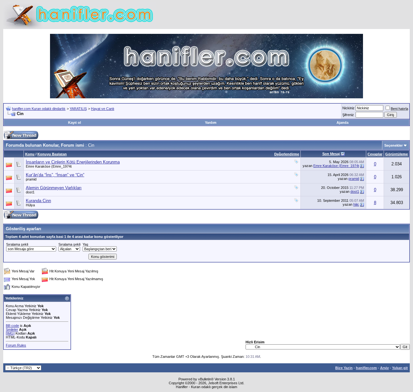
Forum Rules (16, 345)
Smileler (12, 329)
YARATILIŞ (78, 109)
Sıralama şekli (17, 244)
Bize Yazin (344, 368)
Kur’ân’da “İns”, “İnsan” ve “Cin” (55, 174)
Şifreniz (348, 115)
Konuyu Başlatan (52, 154)
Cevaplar (375, 154)
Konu (30, 154)
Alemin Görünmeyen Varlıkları (54, 187)
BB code (12, 326)
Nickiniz (348, 108)
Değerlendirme (286, 154)
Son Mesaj (331, 154)
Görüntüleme (396, 154)
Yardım (211, 122)
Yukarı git (400, 368)
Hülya (30, 205)
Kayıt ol (74, 122)
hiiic (356, 204)
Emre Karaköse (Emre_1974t (49, 166)
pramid (31, 179)
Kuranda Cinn (38, 200)
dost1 (30, 192)
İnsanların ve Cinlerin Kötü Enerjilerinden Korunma (73, 162)
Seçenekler (393, 145)
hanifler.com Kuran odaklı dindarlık (38, 109)
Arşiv (384, 368)
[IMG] (10, 333)
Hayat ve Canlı (102, 109)
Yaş (85, 244)
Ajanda (342, 122)
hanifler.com (366, 368)
